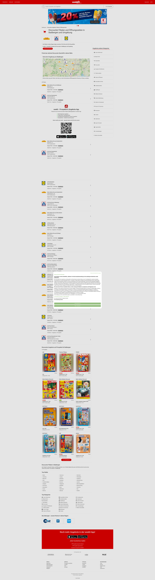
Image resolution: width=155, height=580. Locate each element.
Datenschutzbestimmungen (95, 273)
